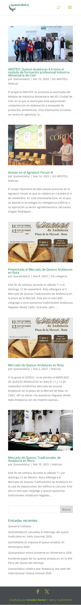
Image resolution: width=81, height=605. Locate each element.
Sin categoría (59, 276)
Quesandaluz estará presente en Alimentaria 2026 (40, 552)
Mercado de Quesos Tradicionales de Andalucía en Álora (34, 459)
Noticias (13, 83)
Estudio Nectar (36, 600)
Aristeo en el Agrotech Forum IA (30, 172)
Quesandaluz (21, 79)
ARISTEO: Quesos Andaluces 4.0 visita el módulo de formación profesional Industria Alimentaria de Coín (39, 72)
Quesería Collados (19, 526)
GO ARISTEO (59, 79)
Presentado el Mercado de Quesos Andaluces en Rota (40, 271)
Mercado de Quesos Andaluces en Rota (36, 365)
